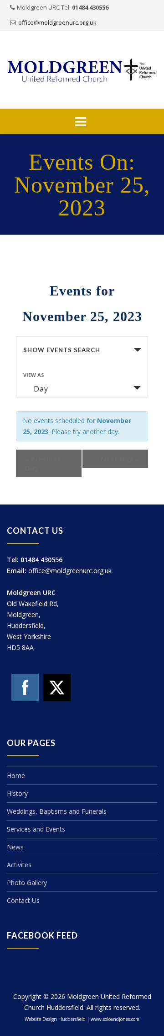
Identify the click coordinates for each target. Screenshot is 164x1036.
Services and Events (36, 829)
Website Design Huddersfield (55, 1019)
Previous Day (43, 463)
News (15, 847)
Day (41, 389)
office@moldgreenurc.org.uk (57, 22)
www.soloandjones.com (115, 1019)
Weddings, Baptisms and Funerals (57, 811)
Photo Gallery (27, 882)
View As (33, 374)
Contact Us (23, 900)
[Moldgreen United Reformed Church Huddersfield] (82, 70)
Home (16, 775)
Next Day (120, 458)
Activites (19, 864)
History (17, 793)
